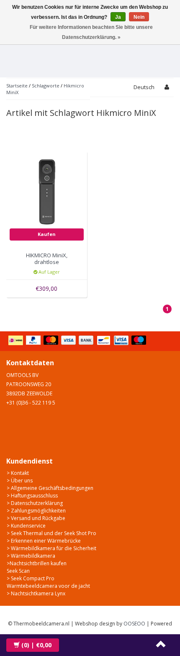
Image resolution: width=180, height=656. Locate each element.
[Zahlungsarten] (78, 341)
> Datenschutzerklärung (35, 503)
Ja (118, 17)
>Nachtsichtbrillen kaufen (37, 563)
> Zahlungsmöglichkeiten (36, 510)
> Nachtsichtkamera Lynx (36, 593)
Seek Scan (18, 570)
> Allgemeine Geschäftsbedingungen (50, 488)
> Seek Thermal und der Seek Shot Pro (51, 533)
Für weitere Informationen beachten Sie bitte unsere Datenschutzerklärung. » (91, 32)
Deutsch (144, 87)
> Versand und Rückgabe (36, 518)
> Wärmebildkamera (31, 555)
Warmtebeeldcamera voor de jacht (48, 585)
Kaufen (47, 234)
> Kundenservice (26, 525)
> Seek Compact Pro (30, 578)
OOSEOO (134, 623)
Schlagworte (45, 85)
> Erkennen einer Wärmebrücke (44, 540)
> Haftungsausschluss (32, 495)
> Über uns (20, 480)
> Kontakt (18, 473)
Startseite (17, 85)
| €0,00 (36, 645)
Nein (139, 17)
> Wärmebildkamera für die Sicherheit (51, 548)
